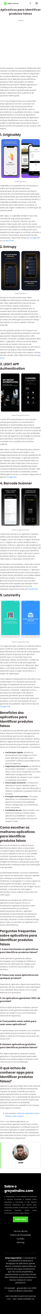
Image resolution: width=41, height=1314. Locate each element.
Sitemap (20, 1242)
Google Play (35, 238)
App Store (9, 240)
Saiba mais (20, 1219)
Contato (20, 1238)
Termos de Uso (21, 1231)
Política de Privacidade (20, 1235)
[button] (33, 3)
